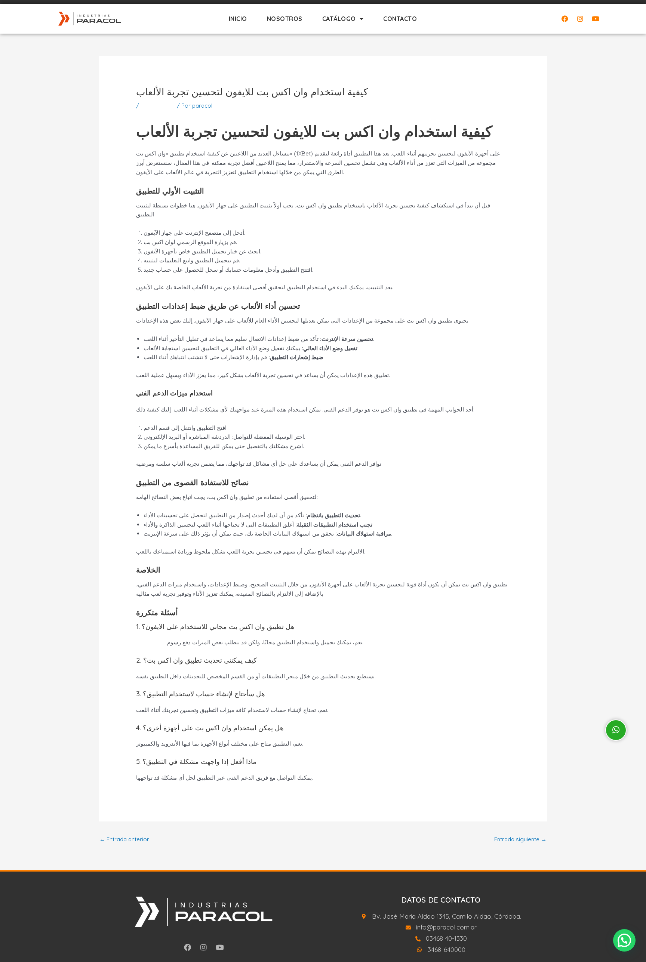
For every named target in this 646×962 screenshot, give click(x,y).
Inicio (238, 18)
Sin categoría (158, 105)
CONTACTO (400, 18)
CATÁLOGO (339, 18)
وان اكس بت (151, 642)
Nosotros (284, 18)
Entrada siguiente (520, 839)
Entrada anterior (124, 839)
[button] (624, 940)
